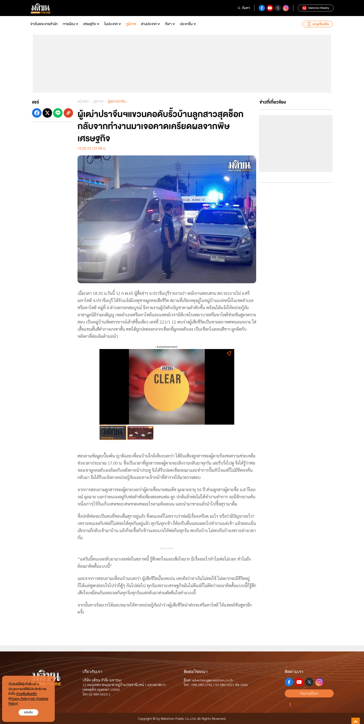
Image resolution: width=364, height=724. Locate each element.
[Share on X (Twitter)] (47, 113)
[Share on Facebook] (36, 113)
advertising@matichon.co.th (212, 680)
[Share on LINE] (58, 113)
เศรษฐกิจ (89, 24)
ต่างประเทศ (149, 24)
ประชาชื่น (186, 24)
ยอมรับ (28, 712)
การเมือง (69, 24)
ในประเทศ (111, 24)
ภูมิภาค (131, 24)
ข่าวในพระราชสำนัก (44, 24)
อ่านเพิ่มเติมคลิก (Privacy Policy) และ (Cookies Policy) (28, 698)
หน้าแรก (83, 101)
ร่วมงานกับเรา (309, 693)
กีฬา (168, 24)
